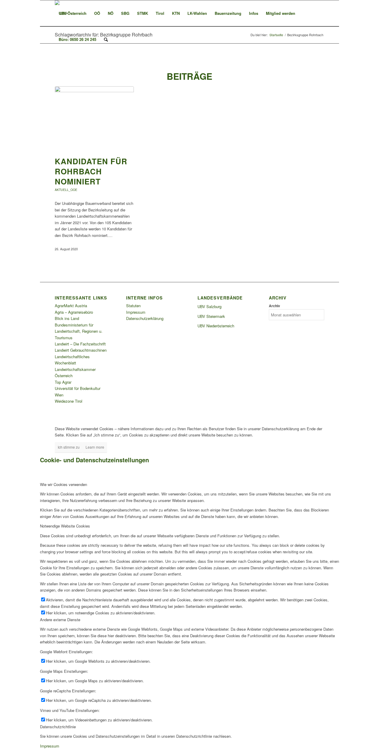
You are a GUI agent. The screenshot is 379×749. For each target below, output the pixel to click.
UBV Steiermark (211, 316)
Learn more (95, 447)
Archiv (274, 305)
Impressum (135, 312)
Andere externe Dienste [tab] (60, 619)
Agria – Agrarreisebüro (74, 312)
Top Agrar (63, 382)
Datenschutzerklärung (144, 318)
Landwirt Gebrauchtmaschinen (81, 350)
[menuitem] (72, 13)
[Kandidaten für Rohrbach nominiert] (94, 118)
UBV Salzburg (209, 306)
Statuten (133, 305)
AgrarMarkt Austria (71, 305)
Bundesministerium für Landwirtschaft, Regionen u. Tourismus (78, 331)
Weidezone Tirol (68, 401)
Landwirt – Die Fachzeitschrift (80, 344)
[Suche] (106, 39)
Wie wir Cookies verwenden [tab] (63, 484)
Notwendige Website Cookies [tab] (65, 526)
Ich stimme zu (69, 447)
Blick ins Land (67, 318)
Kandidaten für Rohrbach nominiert (91, 171)
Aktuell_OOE (66, 189)
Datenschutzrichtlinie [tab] (58, 726)
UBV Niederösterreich (215, 326)
